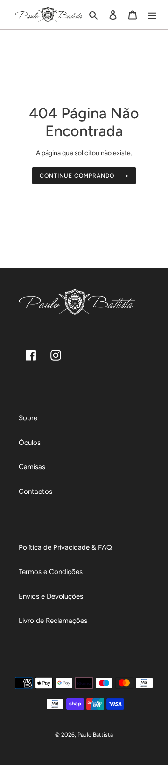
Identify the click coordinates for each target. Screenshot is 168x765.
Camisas (32, 467)
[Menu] (152, 15)
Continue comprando (77, 175)
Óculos (30, 442)
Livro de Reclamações (53, 620)
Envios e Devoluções (51, 596)
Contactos (35, 491)
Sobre (28, 418)
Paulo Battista (95, 734)
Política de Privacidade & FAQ (65, 547)
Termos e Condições (51, 571)
